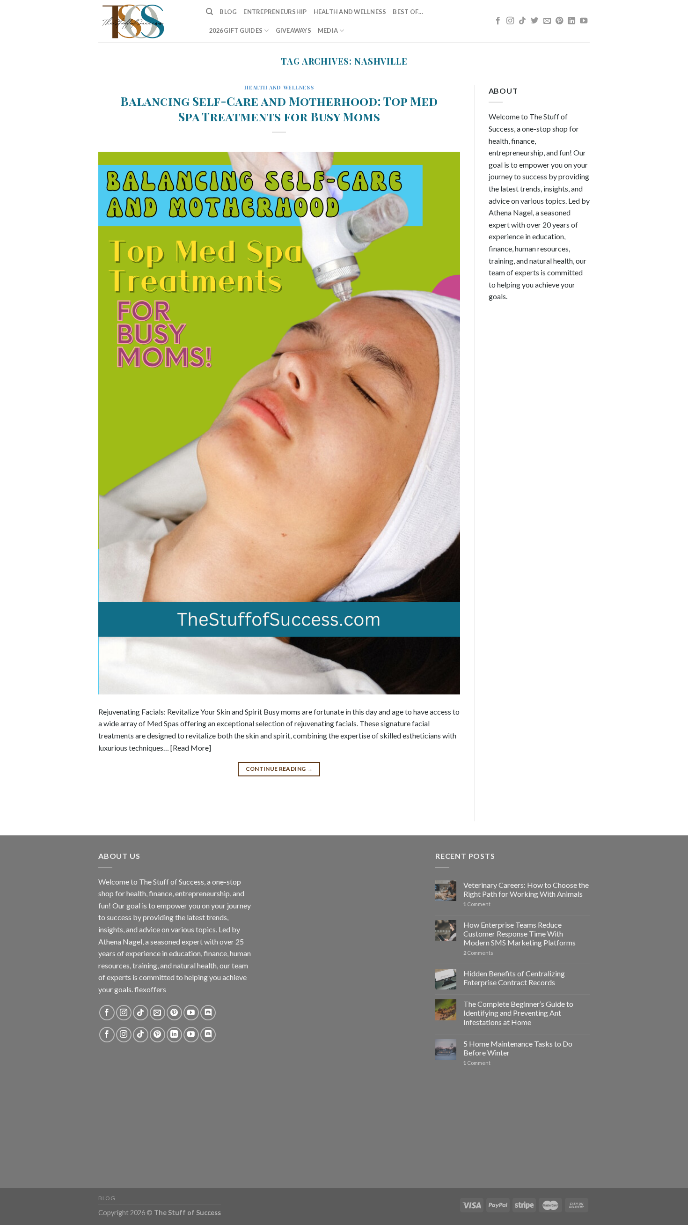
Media (328, 30)
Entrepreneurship (275, 11)
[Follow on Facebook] (498, 21)
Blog (228, 11)
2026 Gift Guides (236, 30)
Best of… (408, 11)
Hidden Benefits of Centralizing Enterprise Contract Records (514, 978)
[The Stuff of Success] (145, 21)
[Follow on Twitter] (534, 21)
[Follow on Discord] (208, 1012)
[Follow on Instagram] (510, 21)
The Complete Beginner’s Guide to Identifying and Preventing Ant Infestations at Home (518, 1012)
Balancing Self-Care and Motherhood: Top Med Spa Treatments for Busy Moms (279, 108)
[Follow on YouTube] (583, 21)
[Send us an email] (547, 21)
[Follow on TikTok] (522, 21)
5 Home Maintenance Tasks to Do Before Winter (517, 1048)
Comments (478, 953)
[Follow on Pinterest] (559, 21)
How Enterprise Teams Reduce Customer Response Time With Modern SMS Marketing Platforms (519, 933)
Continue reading (279, 768)
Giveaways (293, 30)
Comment (476, 904)
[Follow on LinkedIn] (571, 21)
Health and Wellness (350, 11)
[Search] (209, 12)
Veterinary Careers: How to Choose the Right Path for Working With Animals (526, 889)
